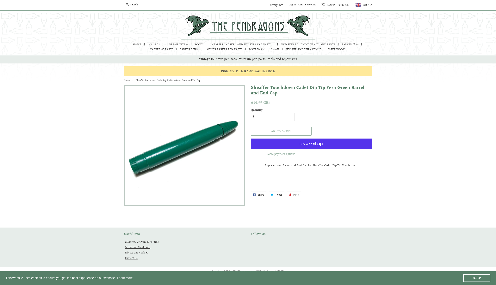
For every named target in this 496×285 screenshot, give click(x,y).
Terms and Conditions (137, 247)
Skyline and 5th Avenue (304, 49)
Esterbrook (336, 49)
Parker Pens (189, 49)
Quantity (257, 110)
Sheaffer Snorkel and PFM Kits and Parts (241, 44)
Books (199, 44)
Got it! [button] (477, 278)
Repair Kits (177, 44)
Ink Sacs (154, 44)
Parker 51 (349, 44)
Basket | (338, 5)
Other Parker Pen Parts (225, 49)
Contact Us (131, 258)
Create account (307, 5)
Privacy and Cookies (136, 253)
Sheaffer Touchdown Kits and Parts (308, 44)
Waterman (257, 49)
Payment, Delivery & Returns (142, 242)
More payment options (281, 154)
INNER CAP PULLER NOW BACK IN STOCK (248, 71)
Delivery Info (275, 5)
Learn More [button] (125, 278)
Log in (292, 5)
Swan (275, 49)
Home (137, 44)
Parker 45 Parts (162, 49)
